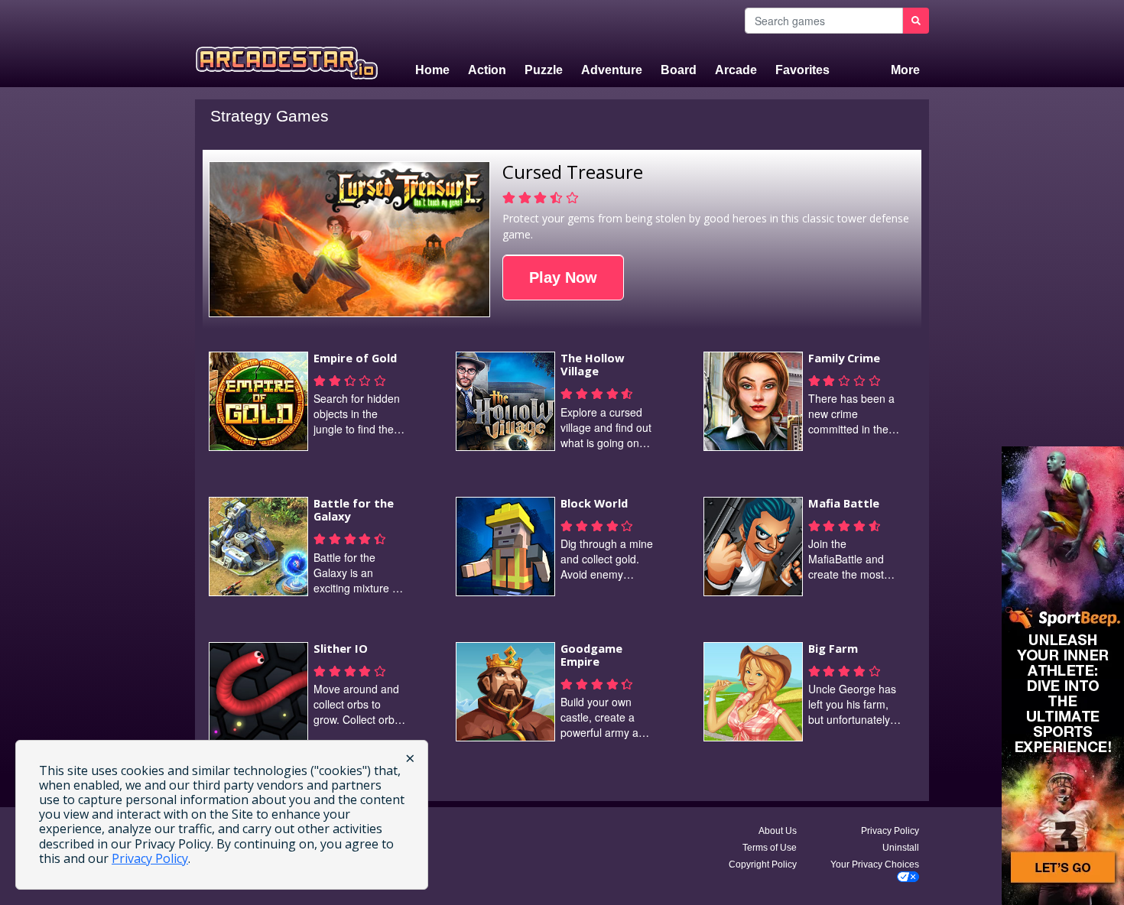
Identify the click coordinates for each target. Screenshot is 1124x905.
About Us (778, 831)
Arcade (736, 69)
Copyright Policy (763, 864)
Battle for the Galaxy (353, 509)
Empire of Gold (355, 357)
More (905, 69)
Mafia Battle (843, 503)
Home (432, 69)
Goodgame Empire (591, 655)
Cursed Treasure (572, 171)
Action (487, 69)
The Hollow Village (592, 364)
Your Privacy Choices (874, 864)
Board (679, 69)
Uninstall (900, 847)
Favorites (802, 69)
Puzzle (544, 69)
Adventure (611, 69)
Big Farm (833, 648)
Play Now (563, 277)
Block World (594, 503)
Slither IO (340, 648)
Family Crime (844, 357)
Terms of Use (769, 847)
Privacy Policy (890, 831)
